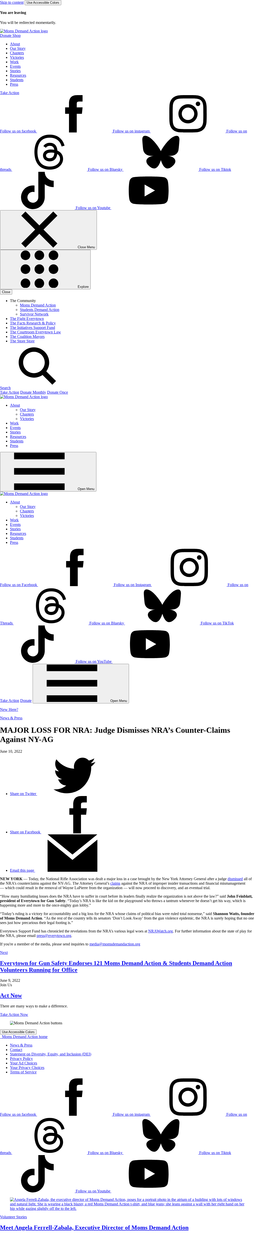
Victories (17, 57)
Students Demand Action (39, 310)
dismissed (235, 879)
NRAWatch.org (160, 931)
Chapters (17, 53)
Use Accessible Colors (43, 2)
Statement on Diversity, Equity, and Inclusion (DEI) (50, 1054)
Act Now (11, 995)
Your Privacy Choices (27, 1067)
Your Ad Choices (23, 1063)
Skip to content (12, 2)
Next (4, 952)
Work (14, 62)
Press (14, 84)
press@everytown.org (54, 935)
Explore (83, 287)
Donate (26, 700)
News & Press (11, 718)
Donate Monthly (33, 392)
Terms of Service (23, 1072)
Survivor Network (34, 314)
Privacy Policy (21, 1058)
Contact (16, 1050)
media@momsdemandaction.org (114, 944)
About (15, 44)
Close (6, 292)
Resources (18, 75)
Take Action (9, 93)
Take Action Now (14, 1014)
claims (115, 883)
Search (5, 388)
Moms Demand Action (38, 305)
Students (16, 80)
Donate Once (57, 392)
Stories (15, 71)
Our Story (18, 48)
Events (15, 66)
